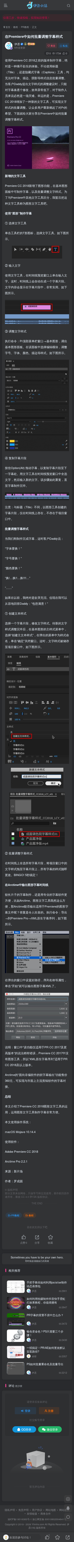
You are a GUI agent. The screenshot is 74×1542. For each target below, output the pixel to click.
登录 (27, 1411)
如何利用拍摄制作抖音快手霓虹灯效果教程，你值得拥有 (46, 1301)
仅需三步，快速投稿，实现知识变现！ (26, 17)
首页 (7, 27)
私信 (65, 45)
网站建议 (64, 1510)
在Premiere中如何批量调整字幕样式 (34, 36)
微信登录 (52, 1429)
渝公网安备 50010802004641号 (49, 1519)
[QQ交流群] (68, 1508)
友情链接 (32, 1513)
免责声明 (23, 1510)
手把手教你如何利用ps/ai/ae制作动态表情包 (47, 1284)
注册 (50, 1411)
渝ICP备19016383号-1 (20, 1519)
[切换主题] (68, 1517)
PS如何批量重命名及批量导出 (45, 1364)
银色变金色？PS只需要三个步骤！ (45, 1333)
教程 (15, 27)
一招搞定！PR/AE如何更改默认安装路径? (46, 1350)
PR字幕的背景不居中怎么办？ (45, 1315)
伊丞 (17, 44)
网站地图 (51, 1510)
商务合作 (45, 1513)
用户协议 (37, 1510)
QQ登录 (26, 1429)
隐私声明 (10, 1510)
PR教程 (25, 27)
